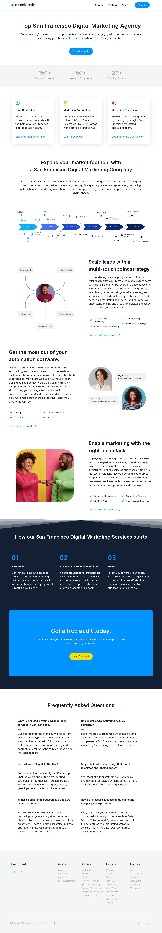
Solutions (112, 5)
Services (98, 5)
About (125, 5)
